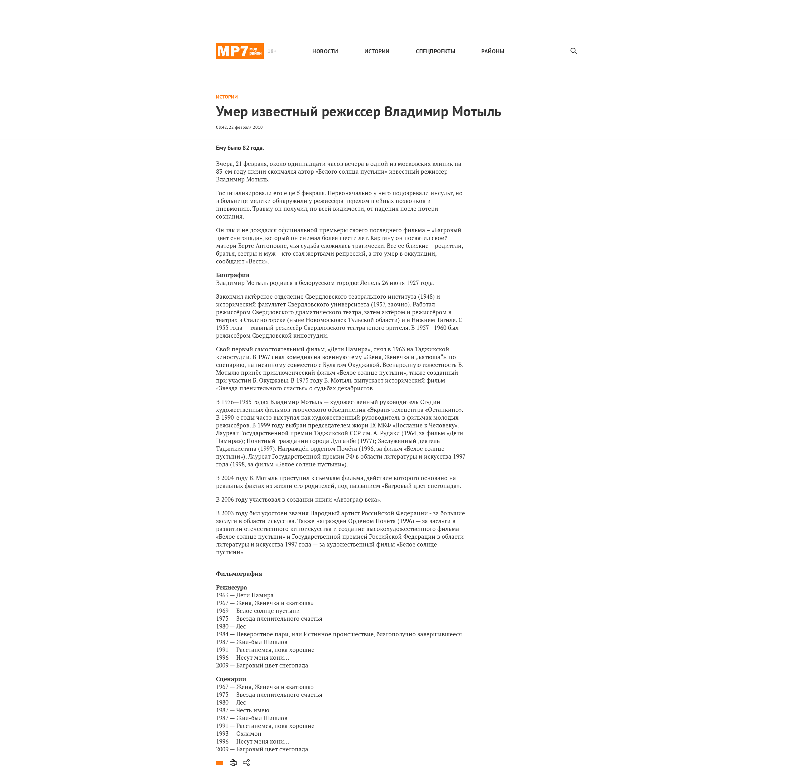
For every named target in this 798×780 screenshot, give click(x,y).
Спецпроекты (435, 51)
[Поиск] (573, 51)
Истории (377, 51)
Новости (325, 51)
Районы (492, 51)
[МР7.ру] (240, 51)
